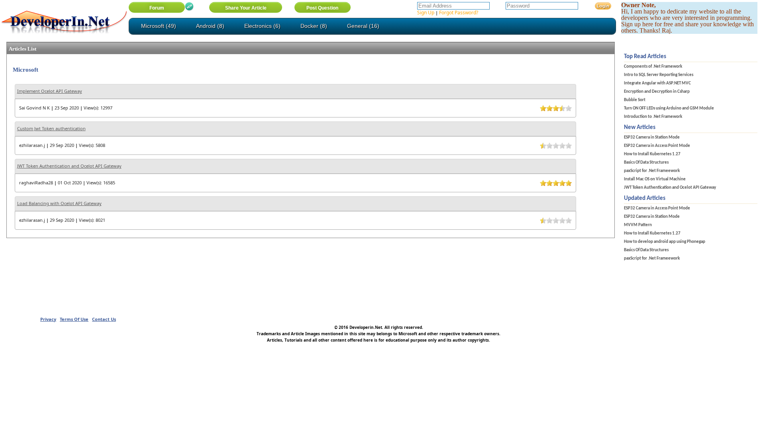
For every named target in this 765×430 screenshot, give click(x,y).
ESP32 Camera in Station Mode (652, 137)
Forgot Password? (458, 12)
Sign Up (425, 12)
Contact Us (104, 319)
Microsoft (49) (158, 26)
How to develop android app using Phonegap (664, 242)
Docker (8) (313, 26)
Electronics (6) (262, 26)
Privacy (48, 319)
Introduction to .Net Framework (653, 117)
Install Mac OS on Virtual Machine (655, 179)
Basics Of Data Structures (646, 162)
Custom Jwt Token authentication (51, 128)
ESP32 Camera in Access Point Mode (657, 146)
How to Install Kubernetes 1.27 (652, 154)
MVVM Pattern (638, 225)
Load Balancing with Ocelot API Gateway (59, 203)
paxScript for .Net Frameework (652, 171)
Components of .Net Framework (653, 66)
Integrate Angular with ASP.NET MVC (657, 83)
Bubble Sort (634, 100)
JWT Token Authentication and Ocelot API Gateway (69, 166)
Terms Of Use (74, 319)
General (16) (363, 26)
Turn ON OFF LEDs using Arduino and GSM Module (669, 108)
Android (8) (210, 26)
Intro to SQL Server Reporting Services (658, 75)
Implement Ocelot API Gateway (49, 91)
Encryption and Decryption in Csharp (657, 92)
